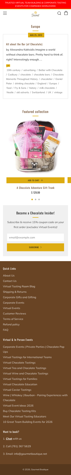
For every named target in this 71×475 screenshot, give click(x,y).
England (41, 83)
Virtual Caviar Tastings (17, 389)
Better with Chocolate (50, 70)
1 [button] (32, 199)
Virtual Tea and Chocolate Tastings (24, 368)
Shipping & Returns (15, 291)
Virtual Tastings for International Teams (27, 357)
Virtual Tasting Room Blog (19, 286)
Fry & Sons (20, 87)
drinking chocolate (25, 83)
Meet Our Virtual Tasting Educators (24, 416)
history (32, 87)
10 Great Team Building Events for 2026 (28, 421)
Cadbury (13, 74)
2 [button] (35, 199)
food (9, 87)
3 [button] (39, 199)
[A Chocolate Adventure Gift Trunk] (35, 148)
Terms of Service (13, 319)
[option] (35, 159)
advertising (29, 70)
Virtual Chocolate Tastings (19, 362)
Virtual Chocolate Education (20, 384)
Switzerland (38, 92)
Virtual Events (11, 308)
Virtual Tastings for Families (20, 378)
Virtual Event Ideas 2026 (18, 405)
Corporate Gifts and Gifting (19, 297)
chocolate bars (42, 74)
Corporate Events (13, 302)
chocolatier (47, 79)
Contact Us (10, 281)
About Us (9, 275)
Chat (9, 438)
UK (49, 92)
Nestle (10, 92)
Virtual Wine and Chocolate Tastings (25, 373)
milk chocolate (47, 87)
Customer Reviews (14, 313)
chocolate (25, 74)
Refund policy (11, 324)
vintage (58, 92)
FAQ (5, 329)
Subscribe (34, 247)
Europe (53, 83)
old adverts (23, 92)
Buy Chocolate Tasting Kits (19, 411)
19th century (13, 70)
